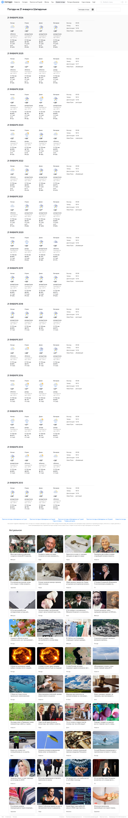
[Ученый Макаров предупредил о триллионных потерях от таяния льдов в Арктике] (106, 744)
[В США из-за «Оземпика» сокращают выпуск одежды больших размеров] (78, 632)
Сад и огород (57, 521)
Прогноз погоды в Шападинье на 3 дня (14, 519)
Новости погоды (120, 519)
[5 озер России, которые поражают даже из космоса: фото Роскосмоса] (78, 660)
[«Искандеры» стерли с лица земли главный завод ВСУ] (106, 660)
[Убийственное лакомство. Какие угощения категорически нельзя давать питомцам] (78, 576)
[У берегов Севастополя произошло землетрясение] (22, 688)
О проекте (61, 816)
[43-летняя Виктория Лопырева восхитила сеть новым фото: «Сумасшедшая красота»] (106, 772)
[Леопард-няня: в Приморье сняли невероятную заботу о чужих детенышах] (22, 716)
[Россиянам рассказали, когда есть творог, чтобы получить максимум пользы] (22, 576)
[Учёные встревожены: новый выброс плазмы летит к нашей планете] (22, 660)
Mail (3, 816)
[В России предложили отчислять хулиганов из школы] (50, 772)
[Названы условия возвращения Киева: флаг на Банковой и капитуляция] (50, 744)
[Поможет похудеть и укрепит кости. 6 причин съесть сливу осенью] (106, 716)
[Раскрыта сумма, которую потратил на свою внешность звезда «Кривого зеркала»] (50, 548)
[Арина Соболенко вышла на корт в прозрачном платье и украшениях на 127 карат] (50, 800)
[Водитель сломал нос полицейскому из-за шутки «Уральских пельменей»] (22, 744)
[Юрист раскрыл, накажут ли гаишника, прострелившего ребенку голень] (106, 688)
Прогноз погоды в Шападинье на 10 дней (99, 519)
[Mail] (2, 2)
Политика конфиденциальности (74, 816)
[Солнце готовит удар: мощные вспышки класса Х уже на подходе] (50, 660)
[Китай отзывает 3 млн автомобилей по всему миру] (50, 632)
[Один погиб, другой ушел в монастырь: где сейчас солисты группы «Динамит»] (50, 716)
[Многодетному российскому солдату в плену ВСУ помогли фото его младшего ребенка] (22, 548)
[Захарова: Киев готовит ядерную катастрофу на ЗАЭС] (22, 772)
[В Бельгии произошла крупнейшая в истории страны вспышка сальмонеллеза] (106, 800)
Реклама (15, 816)
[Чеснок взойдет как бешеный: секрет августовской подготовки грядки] (50, 604)
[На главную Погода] (8, 2)
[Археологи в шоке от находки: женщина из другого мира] (78, 548)
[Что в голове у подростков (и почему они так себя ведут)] (78, 716)
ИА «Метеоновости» (121, 816)
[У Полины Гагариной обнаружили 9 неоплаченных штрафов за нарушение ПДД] (106, 576)
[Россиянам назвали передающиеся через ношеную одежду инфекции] (22, 800)
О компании (8, 816)
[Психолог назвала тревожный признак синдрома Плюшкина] (78, 744)
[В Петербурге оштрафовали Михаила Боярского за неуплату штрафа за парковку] (78, 604)
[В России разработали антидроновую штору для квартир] (22, 604)
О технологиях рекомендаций (90, 816)
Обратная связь (104, 816)
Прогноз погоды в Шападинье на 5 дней (42, 519)
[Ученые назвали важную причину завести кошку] (50, 576)
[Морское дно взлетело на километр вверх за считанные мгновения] (78, 688)
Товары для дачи (69, 521)
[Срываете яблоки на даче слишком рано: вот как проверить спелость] (22, 632)
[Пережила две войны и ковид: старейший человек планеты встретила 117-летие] (106, 548)
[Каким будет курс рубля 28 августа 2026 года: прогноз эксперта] (78, 800)
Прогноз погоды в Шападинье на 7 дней (71, 519)
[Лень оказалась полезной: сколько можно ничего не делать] (50, 688)
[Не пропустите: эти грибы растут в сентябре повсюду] (78, 772)
